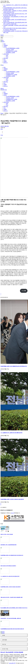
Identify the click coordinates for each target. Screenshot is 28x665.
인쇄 (2, 135)
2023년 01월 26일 (5, 126)
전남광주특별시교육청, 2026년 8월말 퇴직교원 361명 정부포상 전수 (14, 366)
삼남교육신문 (12, 663)
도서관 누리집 (5, 648)
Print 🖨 (24, 290)
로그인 (2, 39)
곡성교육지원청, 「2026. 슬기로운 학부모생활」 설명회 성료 (11, 618)
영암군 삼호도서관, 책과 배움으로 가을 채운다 (8, 565)
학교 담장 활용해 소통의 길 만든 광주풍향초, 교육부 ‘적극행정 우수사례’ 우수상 (14, 607)
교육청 (3, 635)
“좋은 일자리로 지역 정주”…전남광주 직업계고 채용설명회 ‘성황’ (12, 597)
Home (2, 113)
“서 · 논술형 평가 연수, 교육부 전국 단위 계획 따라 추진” (12, 432)
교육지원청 (4, 639)
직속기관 (4, 644)
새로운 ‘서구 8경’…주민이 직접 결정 (7, 534)
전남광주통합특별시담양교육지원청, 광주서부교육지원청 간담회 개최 (12, 628)
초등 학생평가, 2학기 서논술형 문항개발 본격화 (8, 544)
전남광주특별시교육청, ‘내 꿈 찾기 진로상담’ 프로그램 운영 (12, 499)
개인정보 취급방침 (18, 652)
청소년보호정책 (9, 652)
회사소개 (3, 652)
